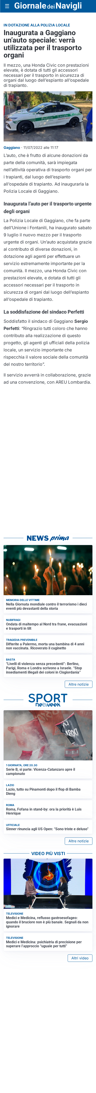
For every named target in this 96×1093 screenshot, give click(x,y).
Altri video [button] (80, 958)
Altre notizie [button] (79, 684)
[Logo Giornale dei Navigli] (48, 6)
